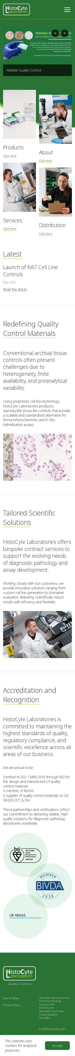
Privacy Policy (12, 1005)
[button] (67, 9)
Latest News (11, 998)
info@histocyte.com (52, 1029)
